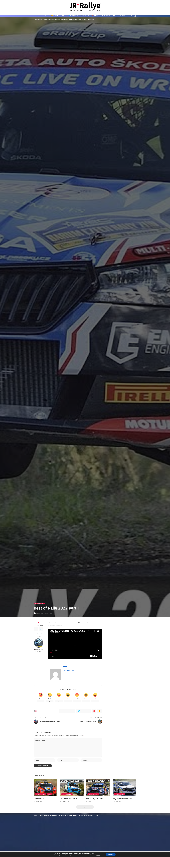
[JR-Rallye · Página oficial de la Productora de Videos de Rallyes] (85, 7)
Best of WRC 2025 (40, 799)
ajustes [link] (98, 855)
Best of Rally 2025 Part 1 (94, 799)
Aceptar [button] (110, 854)
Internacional (39, 603)
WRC (49, 794)
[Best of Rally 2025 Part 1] (98, 787)
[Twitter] (41, 629)
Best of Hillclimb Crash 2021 (38, 650)
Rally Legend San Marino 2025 (123, 799)
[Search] (135, 16)
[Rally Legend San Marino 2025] (124, 787)
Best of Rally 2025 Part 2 (68, 799)
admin (38, 613)
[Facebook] (36, 629)
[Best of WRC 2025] (45, 787)
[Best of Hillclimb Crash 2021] (38, 643)
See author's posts (68, 670)
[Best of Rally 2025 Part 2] (72, 787)
